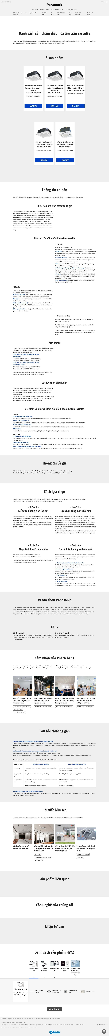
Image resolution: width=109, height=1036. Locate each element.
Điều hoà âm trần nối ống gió (77, 764)
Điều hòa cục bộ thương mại (42, 1018)
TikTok (13, 1022)
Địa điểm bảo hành (79, 1024)
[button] (104, 1031)
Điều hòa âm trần (56, 1018)
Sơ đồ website (13, 1024)
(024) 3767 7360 (34, 1027)
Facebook (4, 1022)
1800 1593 (27, 1027)
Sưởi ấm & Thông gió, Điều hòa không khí (11, 1018)
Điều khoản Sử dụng (23, 1024)
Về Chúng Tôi (5, 1024)
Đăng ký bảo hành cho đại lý (66, 1024)
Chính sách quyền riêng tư (36, 1024)
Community (19, 1022)
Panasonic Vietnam (6, 1)
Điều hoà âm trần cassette (41, 764)
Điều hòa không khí (28, 1018)
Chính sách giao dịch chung (51, 1024)
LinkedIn (25, 1022)
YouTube (9, 1022)
